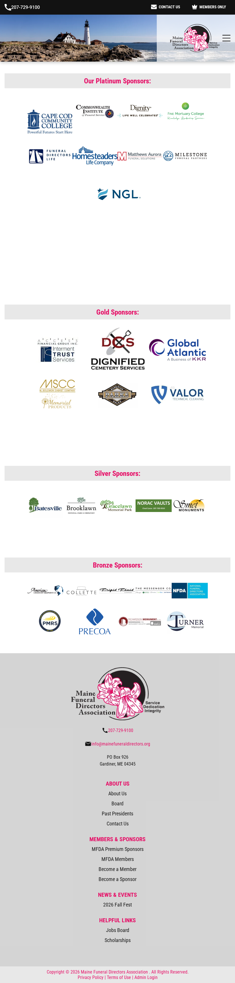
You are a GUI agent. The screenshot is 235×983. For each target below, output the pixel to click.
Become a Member (117, 868)
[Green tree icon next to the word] (45, 505)
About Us (117, 793)
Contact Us (118, 823)
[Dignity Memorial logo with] (139, 109)
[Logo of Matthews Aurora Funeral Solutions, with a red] (139, 155)
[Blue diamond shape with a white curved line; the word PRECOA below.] (95, 620)
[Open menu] (226, 37)
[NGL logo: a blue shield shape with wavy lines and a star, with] (117, 193)
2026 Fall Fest (117, 904)
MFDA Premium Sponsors (118, 848)
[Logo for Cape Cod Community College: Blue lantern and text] (49, 109)
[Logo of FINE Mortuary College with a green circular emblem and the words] (184, 109)
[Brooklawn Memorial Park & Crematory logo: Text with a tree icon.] (81, 505)
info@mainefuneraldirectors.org (120, 743)
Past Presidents (117, 813)
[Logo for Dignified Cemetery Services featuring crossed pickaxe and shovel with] (117, 349)
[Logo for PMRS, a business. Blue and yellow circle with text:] (49, 620)
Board (117, 803)
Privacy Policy (90, 976)
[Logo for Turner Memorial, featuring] (184, 620)
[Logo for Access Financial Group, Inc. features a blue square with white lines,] (57, 349)
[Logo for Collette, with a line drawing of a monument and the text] (81, 590)
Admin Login (146, 976)
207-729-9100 (25, 7)
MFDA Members (117, 858)
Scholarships (118, 939)
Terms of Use (119, 976)
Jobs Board (117, 929)
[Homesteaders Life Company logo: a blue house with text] (95, 155)
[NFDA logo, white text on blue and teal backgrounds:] (190, 590)
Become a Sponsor (117, 878)
